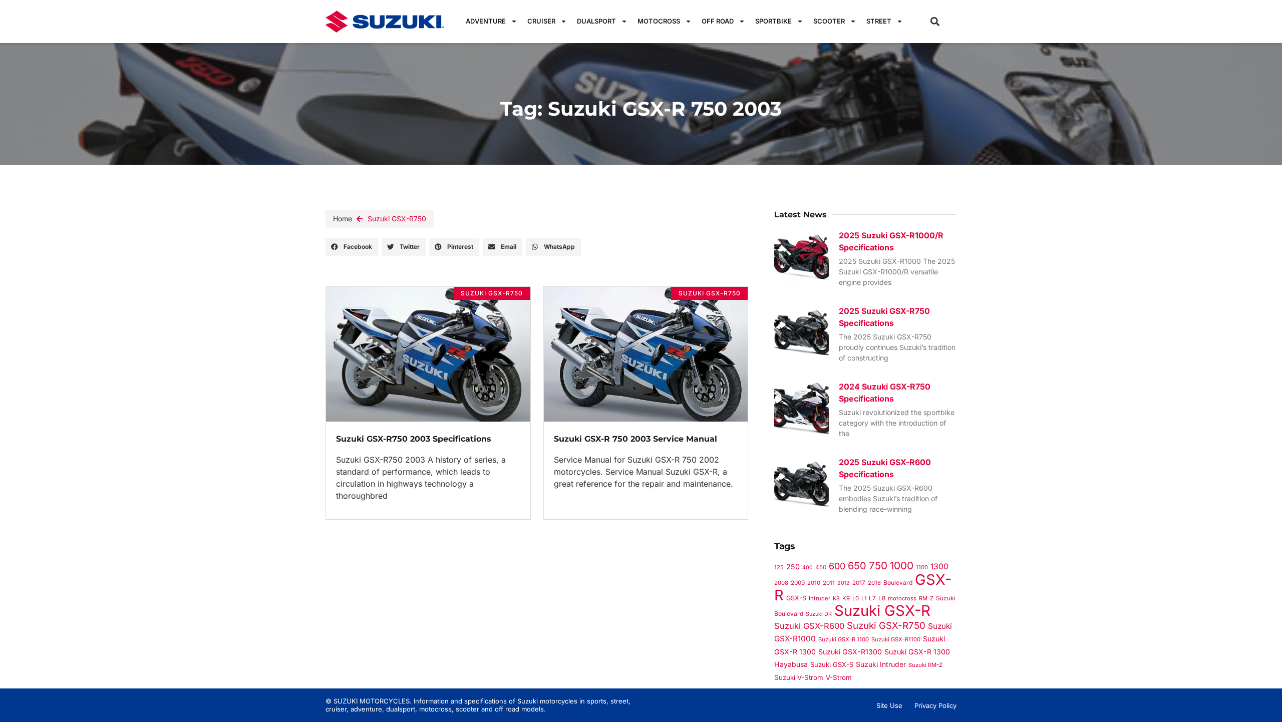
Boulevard (897, 582)
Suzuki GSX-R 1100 (843, 639)
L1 (863, 598)
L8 (881, 598)
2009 (798, 582)
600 (837, 566)
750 (878, 565)
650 (857, 566)
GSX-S (796, 598)
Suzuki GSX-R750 (397, 218)
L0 (855, 598)
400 (807, 567)
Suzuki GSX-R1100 (895, 639)
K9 (846, 598)
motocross (902, 598)
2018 (874, 582)
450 (820, 567)
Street (878, 21)
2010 (813, 582)
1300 (939, 566)
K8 (836, 598)
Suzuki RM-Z (925, 664)
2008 (781, 582)
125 (779, 567)
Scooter (829, 21)
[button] (935, 21)
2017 (858, 582)
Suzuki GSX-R (882, 610)
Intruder (819, 598)
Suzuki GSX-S (831, 664)
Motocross (658, 21)
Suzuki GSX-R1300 (850, 651)
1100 (922, 567)
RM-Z (926, 598)
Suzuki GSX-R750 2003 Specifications (413, 439)
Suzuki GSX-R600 (809, 626)
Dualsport (596, 21)
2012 (843, 583)
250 (793, 566)
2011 (829, 582)
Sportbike (773, 21)
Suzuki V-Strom (798, 677)
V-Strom (839, 677)
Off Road (718, 21)
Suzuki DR (819, 613)
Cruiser (541, 21)
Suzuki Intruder (881, 664)
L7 (872, 598)
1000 (901, 565)
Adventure (486, 21)
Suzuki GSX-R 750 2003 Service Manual (635, 439)
